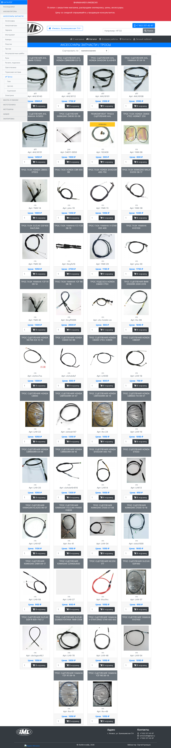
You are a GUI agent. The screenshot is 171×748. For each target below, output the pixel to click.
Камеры (8, 39)
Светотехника (10, 67)
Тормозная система (13, 72)
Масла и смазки (10, 100)
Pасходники (9, 7)
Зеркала (8, 30)
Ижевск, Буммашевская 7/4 (65, 28)
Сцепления (11, 91)
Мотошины (8, 109)
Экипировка (8, 119)
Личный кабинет (143, 39)
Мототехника (9, 105)
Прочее (8, 49)
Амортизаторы (11, 25)
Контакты (126, 39)
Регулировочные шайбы (14, 53)
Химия (6, 114)
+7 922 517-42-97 (144, 25)
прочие (10, 86)
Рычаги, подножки (12, 63)
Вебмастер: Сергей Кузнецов (139, 745)
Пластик (8, 44)
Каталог (93, 39)
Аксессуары (10, 21)
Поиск (149, 30)
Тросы (9, 77)
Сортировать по (70, 50)
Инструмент (10, 35)
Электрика (9, 95)
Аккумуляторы (10, 11)
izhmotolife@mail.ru (147, 736)
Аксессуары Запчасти (13, 16)
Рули (7, 58)
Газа (9, 81)
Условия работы (109, 39)
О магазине (78, 39)
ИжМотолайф (84, 745)
